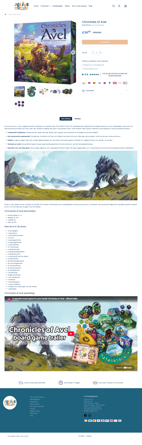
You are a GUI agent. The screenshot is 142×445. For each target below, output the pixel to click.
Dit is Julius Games (37, 397)
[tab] (66, 118)
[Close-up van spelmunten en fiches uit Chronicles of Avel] (43, 91)
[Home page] (5, 14)
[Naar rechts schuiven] (73, 52)
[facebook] (85, 415)
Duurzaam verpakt (37, 406)
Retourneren (34, 404)
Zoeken (89, 436)
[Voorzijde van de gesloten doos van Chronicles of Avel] (19, 91)
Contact (81, 436)
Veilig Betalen (35, 399)
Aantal (84, 53)
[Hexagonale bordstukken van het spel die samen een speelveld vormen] (31, 91)
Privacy (32, 409)
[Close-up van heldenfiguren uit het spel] (67, 91)
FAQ (31, 416)
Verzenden (34, 402)
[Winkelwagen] (125, 6)
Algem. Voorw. (35, 411)
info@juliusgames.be (90, 411)
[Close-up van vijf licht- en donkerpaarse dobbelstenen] (19, 103)
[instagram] (90, 415)
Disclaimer (34, 413)
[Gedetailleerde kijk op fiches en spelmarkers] (55, 91)
